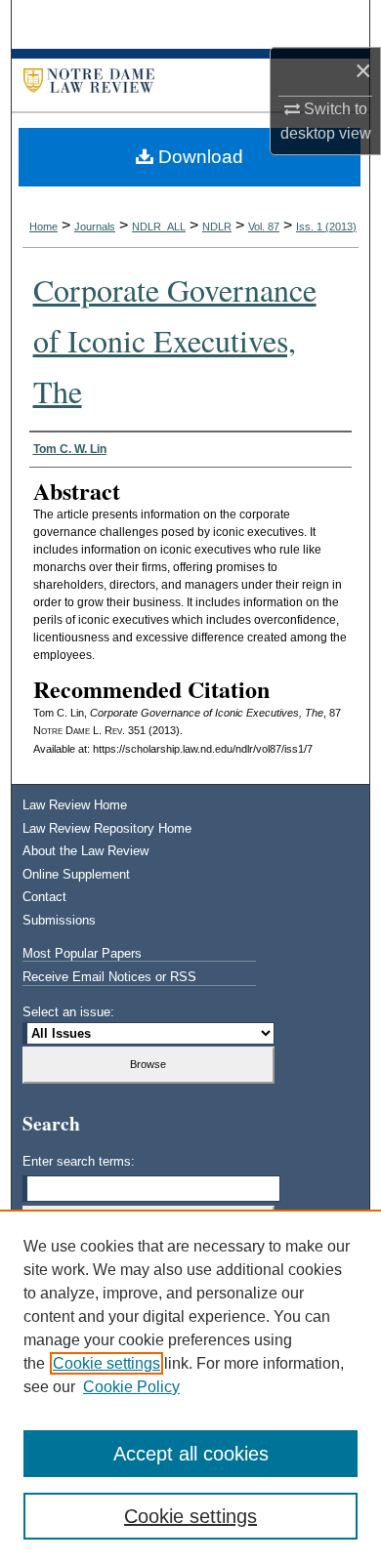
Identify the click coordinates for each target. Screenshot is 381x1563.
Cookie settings (106, 1363)
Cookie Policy (131, 1386)
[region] (190, 1386)
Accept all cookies (191, 1453)
